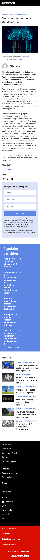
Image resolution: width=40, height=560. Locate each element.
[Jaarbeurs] (20, 555)
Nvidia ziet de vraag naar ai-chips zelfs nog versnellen (26, 402)
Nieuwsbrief (6, 492)
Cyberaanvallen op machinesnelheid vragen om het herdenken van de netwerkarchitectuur (10, 282)
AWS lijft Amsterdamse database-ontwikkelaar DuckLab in (10, 303)
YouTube (8, 514)
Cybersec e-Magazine (10, 461)
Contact (5, 487)
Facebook (9, 502)
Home (4, 14)
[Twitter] (12, 179)
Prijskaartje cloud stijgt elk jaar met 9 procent (10, 263)
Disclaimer (6, 533)
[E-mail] (4, 179)
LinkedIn (8, 510)
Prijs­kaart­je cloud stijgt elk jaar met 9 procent (25, 391)
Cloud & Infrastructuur (17, 14)
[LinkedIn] (8, 179)
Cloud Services (8, 169)
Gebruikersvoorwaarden (11, 539)
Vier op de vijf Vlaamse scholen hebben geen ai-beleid (10, 319)
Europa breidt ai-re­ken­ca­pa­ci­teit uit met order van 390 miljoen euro (27, 368)
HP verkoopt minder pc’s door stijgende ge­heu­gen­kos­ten (26, 380)
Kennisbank (6, 449)
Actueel (26, 56)
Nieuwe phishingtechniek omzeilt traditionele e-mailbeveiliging (10, 337)
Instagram (9, 518)
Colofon (5, 457)
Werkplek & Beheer (23, 374)
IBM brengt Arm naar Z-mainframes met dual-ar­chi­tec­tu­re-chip (26, 414)
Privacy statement (9, 545)
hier (19, 232)
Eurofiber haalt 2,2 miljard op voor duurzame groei (24, 427)
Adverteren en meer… (10, 473)
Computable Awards (10, 453)
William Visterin (16, 66)
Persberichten (7, 477)
